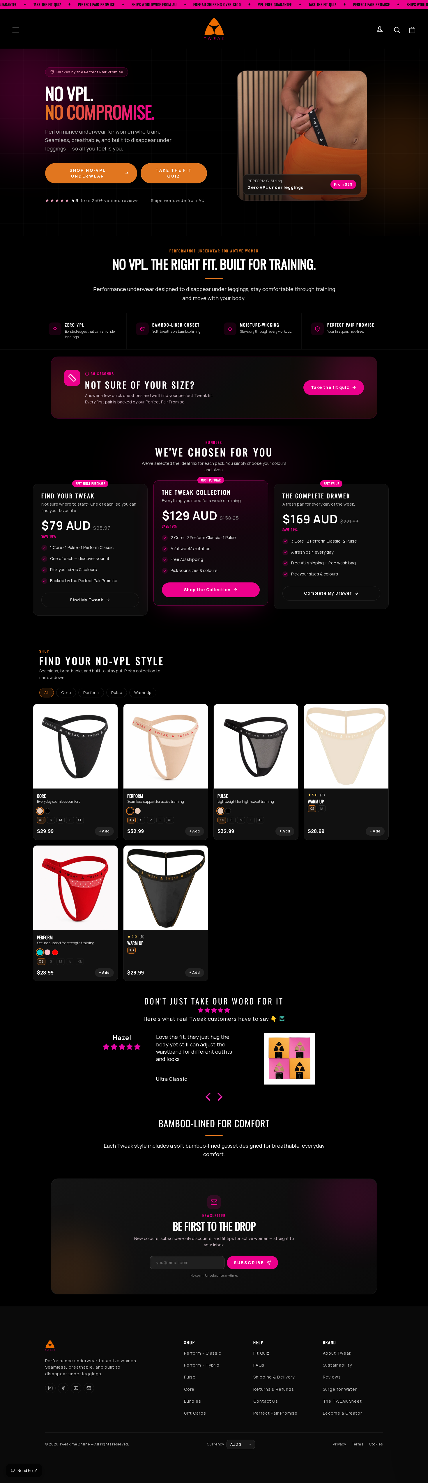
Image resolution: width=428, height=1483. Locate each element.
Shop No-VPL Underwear (88, 173)
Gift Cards (195, 1413)
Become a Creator (342, 1413)
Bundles (192, 1401)
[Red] (55, 952)
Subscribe (249, 1262)
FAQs (258, 1365)
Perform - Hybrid (202, 1365)
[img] (214, 1010)
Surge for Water (340, 1389)
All (46, 692)
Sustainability (337, 1365)
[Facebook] (63, 1388)
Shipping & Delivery (274, 1377)
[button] (209, 1097)
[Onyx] (47, 811)
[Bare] (40, 811)
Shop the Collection (207, 589)
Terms (357, 1444)
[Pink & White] (47, 952)
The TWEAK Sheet (342, 1401)
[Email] (89, 1388)
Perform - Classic (202, 1353)
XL (80, 820)
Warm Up (142, 692)
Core (66, 692)
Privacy (339, 1444)
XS (41, 820)
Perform (91, 692)
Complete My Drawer (328, 593)
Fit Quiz (261, 1353)
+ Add (104, 831)
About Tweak (337, 1353)
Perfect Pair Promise (275, 1413)
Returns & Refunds (273, 1389)
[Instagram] (50, 1388)
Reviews (332, 1377)
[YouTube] (76, 1388)
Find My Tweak (86, 600)
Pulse (116, 692)
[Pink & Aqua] (40, 952)
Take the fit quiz (330, 387)
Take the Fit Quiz (173, 173)
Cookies (376, 1444)
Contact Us (265, 1401)
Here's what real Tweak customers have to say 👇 (210, 1018)
